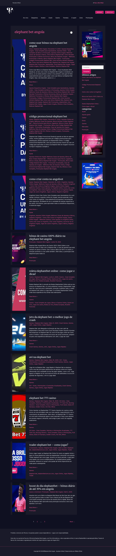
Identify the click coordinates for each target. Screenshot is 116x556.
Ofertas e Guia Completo (47, 66)
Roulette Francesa (56, 281)
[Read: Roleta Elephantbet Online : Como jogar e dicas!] (19, 289)
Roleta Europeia (44, 281)
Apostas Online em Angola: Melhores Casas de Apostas (47, 157)
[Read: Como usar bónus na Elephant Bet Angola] (19, 74)
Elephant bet (57, 62)
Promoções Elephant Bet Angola (46, 169)
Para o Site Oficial (98, 2)
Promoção (32, 242)
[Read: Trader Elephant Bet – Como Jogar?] (19, 460)
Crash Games (63, 323)
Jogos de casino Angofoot (37, 192)
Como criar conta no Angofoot (46, 179)
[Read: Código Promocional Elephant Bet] (19, 143)
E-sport (74, 18)
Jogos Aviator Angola (50, 104)
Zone (81, 18)
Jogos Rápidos (46, 325)
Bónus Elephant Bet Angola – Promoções (56, 58)
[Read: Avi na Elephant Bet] (19, 372)
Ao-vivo (25, 18)
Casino (57, 18)
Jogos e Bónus (51, 192)
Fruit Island (63, 405)
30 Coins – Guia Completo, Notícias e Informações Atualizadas (49, 430)
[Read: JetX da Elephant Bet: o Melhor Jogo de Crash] (19, 332)
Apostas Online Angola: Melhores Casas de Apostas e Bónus (55, 215)
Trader (70, 450)
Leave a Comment (35, 492)
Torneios (65, 18)
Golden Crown (40, 407)
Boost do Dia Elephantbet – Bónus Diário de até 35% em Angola (52, 487)
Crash (50, 18)
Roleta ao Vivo (34, 281)
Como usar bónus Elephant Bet (42, 62)
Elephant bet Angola (67, 62)
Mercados (85, 126)
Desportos (34, 18)
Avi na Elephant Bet (40, 357)
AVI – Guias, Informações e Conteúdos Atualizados (45, 385)
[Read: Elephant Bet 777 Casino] (19, 416)
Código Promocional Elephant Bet (48, 116)
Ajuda (31, 119)
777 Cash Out (63, 403)
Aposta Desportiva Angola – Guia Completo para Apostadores (48, 88)
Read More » (33, 82)
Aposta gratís (86, 114)
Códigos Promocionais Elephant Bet (40, 60)
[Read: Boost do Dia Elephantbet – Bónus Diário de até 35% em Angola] (19, 498)
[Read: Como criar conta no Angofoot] (19, 202)
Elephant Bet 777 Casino (42, 398)
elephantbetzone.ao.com (40, 450)
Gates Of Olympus (40, 434)
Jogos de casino (67, 279)
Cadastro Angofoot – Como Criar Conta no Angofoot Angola (48, 217)
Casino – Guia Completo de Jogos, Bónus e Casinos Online (48, 302)
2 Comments (33, 448)
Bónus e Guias (63, 123)
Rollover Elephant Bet (62, 66)
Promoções (89, 18)
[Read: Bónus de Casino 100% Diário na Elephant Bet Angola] (19, 248)
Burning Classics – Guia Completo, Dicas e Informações (53, 432)
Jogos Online (37, 325)
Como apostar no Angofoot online (52, 188)
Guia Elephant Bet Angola (62, 64)
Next (72, 521)
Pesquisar (86, 71)
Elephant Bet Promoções (37, 64)
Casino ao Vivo (56, 279)
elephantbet (49, 64)
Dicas (31, 49)
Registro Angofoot (62, 192)
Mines (53, 407)
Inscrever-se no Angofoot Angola (62, 190)
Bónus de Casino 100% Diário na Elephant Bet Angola (47, 237)
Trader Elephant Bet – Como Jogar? (48, 444)
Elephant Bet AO (39, 131)
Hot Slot (48, 407)
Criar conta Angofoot (44, 190)
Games (31, 323)
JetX (30, 325)
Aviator (43, 18)
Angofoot (64, 182)
